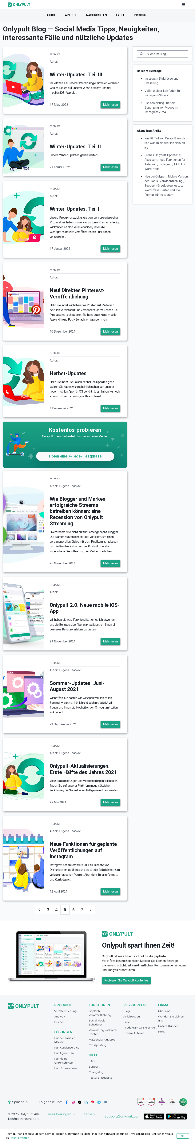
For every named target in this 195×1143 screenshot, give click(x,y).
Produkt (141, 15)
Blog (126, 1011)
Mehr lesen (110, 104)
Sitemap (88, 1114)
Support (94, 1066)
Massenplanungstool (102, 1039)
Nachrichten (96, 15)
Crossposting (97, 1045)
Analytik (59, 1016)
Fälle (120, 15)
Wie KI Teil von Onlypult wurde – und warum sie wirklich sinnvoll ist (166, 143)
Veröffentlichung (65, 1011)
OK (182, 1136)
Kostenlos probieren (75, 430)
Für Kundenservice (66, 1047)
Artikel (71, 15)
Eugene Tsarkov (70, 486)
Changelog (96, 1072)
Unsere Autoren (133, 1033)
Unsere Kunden (168, 1026)
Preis (161, 1031)
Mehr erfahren (20, 1137)
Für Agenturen (64, 1053)
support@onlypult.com (123, 1116)
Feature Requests (100, 1077)
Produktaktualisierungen (140, 1027)
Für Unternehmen (66, 1068)
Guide (51, 15)
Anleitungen (131, 1016)
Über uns (164, 1011)
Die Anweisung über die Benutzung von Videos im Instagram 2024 (161, 107)
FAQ (92, 1061)
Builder (59, 1022)
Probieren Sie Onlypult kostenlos (126, 980)
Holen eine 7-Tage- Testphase (75, 456)
